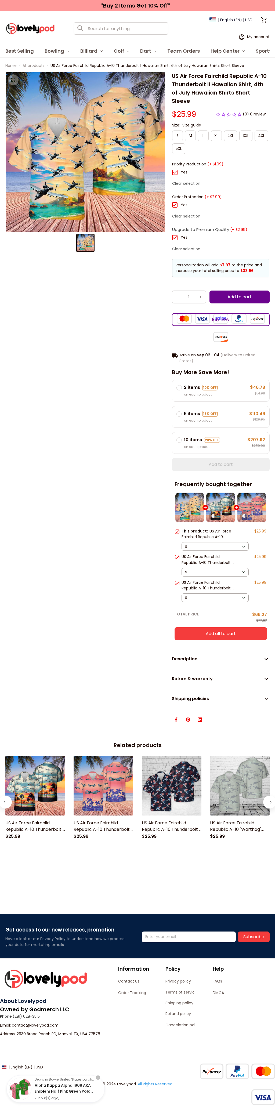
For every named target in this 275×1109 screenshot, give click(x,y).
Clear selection (186, 183)
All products (34, 65)
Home (11, 65)
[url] (35, 1025)
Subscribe (253, 937)
